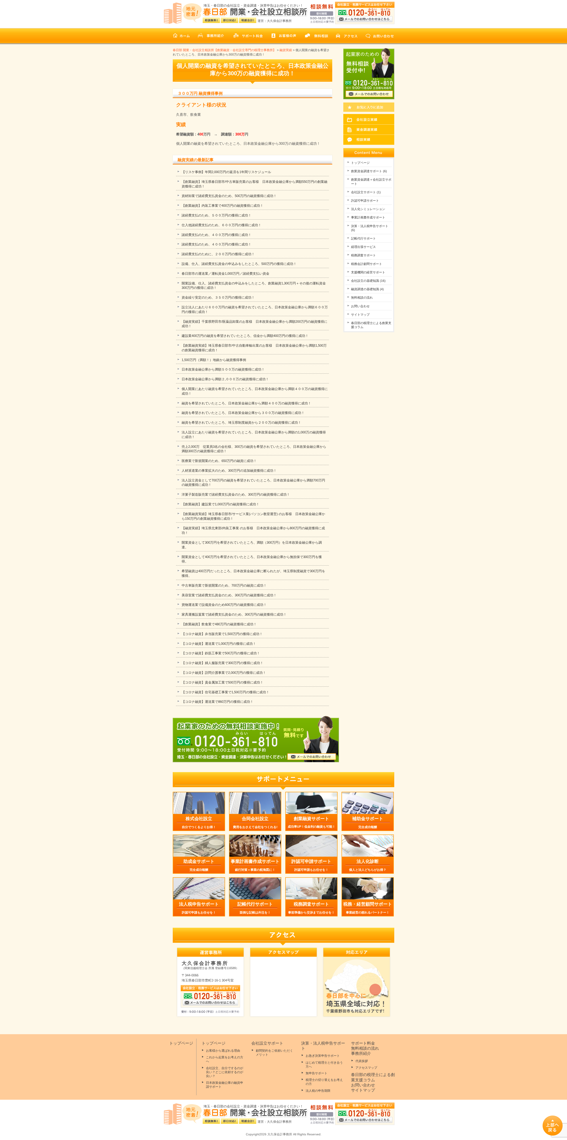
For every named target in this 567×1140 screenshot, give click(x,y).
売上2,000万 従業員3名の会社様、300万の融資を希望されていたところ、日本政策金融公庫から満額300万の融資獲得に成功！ (254, 449)
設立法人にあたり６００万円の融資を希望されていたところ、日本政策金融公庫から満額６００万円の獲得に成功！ (255, 309)
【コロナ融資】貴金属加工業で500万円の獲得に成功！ (222, 682)
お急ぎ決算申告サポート (323, 1055)
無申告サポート (316, 1073)
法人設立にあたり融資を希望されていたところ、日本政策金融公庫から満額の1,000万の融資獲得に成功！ (254, 434)
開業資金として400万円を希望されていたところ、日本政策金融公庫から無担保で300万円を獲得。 (252, 559)
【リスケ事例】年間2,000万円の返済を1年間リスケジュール (226, 172)
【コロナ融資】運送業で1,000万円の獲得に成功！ (219, 643)
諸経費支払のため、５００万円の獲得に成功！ (216, 215)
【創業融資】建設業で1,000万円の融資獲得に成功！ (220, 504)
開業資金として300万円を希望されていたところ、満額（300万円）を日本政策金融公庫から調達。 (252, 545)
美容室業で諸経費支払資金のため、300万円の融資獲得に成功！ (229, 595)
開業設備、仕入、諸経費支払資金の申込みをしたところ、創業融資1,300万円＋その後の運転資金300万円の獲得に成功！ (254, 285)
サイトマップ (360, 314)
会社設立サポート (366, 192)
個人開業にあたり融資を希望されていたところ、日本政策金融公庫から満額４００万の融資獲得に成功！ (255, 391)
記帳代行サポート (363, 238)
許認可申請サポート (365, 200)
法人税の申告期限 (318, 1090)
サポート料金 (363, 1043)
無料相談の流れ (362, 297)
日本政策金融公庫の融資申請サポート (224, 1084)
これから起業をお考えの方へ (224, 1059)
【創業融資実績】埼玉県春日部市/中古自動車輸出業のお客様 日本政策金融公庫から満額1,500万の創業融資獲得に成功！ (254, 348)
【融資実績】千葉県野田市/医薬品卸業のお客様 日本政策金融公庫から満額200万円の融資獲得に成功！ (254, 324)
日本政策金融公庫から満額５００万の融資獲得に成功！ (223, 369)
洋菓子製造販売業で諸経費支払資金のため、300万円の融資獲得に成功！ (236, 494)
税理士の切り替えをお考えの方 (324, 1082)
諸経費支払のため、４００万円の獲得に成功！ (216, 235)
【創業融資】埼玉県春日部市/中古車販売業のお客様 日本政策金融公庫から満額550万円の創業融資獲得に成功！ (254, 184)
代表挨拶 (361, 1061)
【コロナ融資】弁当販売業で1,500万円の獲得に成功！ (222, 634)
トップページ (360, 162)
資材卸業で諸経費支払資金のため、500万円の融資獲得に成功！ (229, 196)
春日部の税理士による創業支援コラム (371, 325)
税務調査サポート (363, 255)
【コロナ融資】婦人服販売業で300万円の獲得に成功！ (222, 663)
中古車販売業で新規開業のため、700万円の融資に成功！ (224, 585)
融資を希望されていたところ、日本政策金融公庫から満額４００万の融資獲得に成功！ (246, 403)
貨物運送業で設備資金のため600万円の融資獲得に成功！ (224, 605)
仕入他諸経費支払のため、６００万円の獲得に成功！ (221, 225)
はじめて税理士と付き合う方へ (324, 1064)
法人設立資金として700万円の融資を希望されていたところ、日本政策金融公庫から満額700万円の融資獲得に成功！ (253, 482)
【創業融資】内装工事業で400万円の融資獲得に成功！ (222, 205)
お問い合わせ (360, 306)
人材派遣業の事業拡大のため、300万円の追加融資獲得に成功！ (229, 470)
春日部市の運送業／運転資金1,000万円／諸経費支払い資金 (225, 273)
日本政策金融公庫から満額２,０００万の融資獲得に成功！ (225, 379)
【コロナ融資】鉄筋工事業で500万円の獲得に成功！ (221, 653)
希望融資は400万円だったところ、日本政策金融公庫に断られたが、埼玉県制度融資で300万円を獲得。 (253, 573)
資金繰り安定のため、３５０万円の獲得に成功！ (218, 297)
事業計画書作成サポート (368, 217)
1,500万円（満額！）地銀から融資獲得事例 (214, 360)
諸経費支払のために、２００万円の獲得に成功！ (218, 254)
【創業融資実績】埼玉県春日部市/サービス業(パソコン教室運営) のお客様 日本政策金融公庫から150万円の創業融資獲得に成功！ (253, 516)
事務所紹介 (361, 1053)
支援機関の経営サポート (368, 272)
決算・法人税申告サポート (369, 228)
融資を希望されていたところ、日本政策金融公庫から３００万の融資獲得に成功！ (243, 413)
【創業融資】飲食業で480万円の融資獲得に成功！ (219, 624)
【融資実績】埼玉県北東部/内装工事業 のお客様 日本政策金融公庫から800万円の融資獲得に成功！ (253, 530)
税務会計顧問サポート (366, 264)
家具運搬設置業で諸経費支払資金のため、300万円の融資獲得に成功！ (234, 614)
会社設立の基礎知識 (368, 280)
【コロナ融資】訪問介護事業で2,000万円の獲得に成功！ (224, 672)
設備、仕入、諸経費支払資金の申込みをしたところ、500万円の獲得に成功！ (239, 264)
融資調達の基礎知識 (367, 289)
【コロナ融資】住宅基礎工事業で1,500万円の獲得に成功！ (225, 692)
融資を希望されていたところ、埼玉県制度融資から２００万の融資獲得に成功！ (241, 422)
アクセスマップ (366, 1067)
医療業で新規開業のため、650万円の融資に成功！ (219, 461)
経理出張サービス (363, 247)
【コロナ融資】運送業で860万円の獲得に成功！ (217, 701)
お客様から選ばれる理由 (223, 1050)
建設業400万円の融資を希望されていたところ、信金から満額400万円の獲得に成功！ (245, 336)
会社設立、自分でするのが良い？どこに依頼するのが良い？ (224, 1072)
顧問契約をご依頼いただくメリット (274, 1052)
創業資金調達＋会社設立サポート (371, 181)
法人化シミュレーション (368, 209)
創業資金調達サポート (369, 171)
